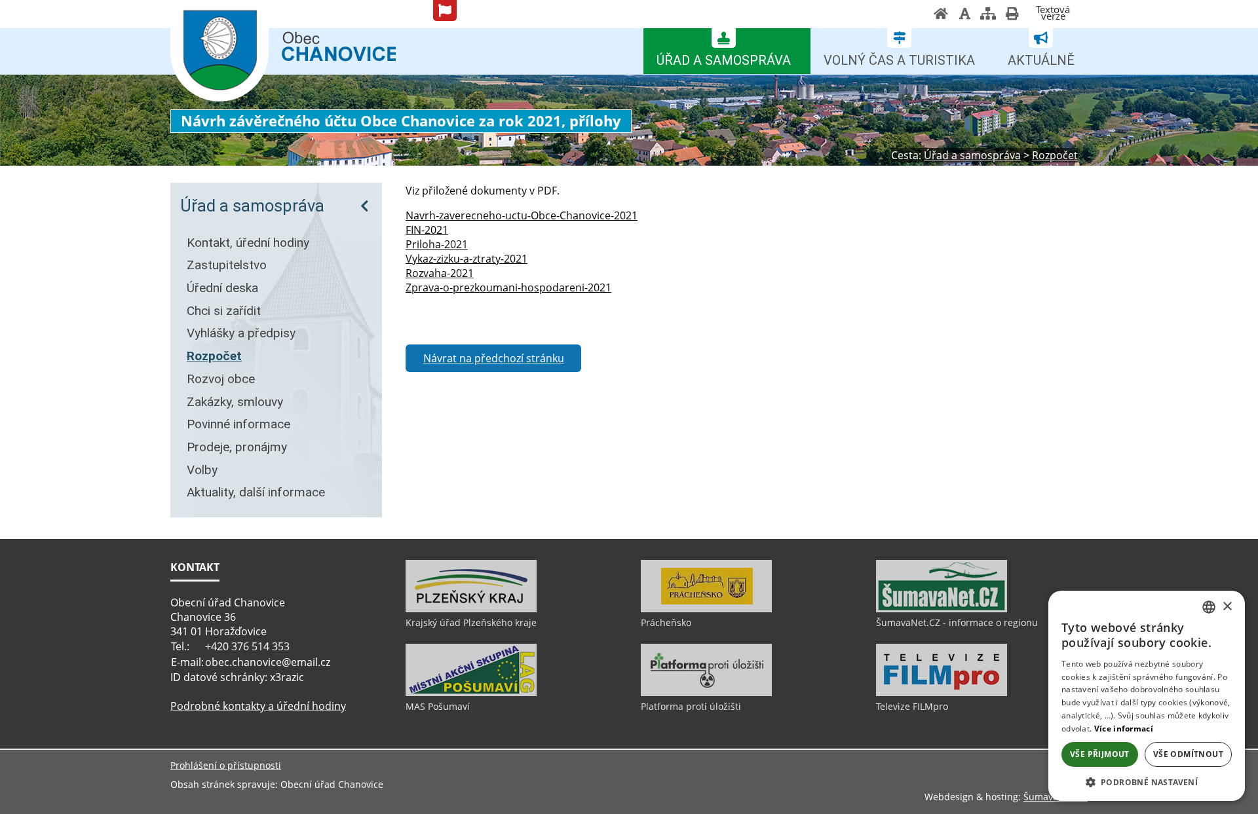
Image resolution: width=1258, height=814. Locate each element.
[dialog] (1146, 696)
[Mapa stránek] (988, 15)
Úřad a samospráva (252, 205)
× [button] (1227, 607)
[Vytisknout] (1012, 15)
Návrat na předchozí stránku (493, 358)
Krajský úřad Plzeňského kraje (471, 622)
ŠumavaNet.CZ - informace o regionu (957, 622)
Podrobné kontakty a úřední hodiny (258, 706)
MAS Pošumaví (438, 706)
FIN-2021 (427, 230)
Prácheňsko (666, 622)
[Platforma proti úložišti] (706, 693)
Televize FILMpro (912, 706)
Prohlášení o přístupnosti (225, 765)
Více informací (1123, 728)
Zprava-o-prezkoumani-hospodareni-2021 (508, 287)
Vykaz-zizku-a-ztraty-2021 (466, 258)
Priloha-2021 (437, 244)
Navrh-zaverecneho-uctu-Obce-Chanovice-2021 (522, 215)
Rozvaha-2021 (440, 273)
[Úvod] (941, 15)
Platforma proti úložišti (691, 706)
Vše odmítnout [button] (1188, 754)
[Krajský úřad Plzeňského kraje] (471, 609)
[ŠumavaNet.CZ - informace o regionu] (941, 609)
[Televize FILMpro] (941, 693)
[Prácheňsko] (706, 609)
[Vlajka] (445, 10)
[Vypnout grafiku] (964, 15)
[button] (1146, 781)
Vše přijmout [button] (1100, 754)
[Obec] (219, 51)
